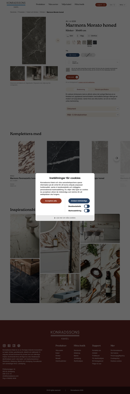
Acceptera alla (51, 201)
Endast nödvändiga (79, 201)
